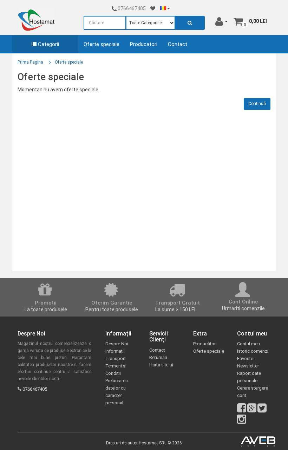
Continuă (257, 103)
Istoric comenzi (252, 351)
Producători (205, 343)
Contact (177, 44)
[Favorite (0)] (152, 8)
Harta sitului (161, 364)
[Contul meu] (221, 21)
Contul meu (248, 343)
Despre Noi (116, 343)
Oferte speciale (101, 44)
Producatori (143, 44)
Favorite (245, 358)
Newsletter (248, 366)
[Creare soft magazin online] (258, 441)
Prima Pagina (30, 62)
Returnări (158, 357)
